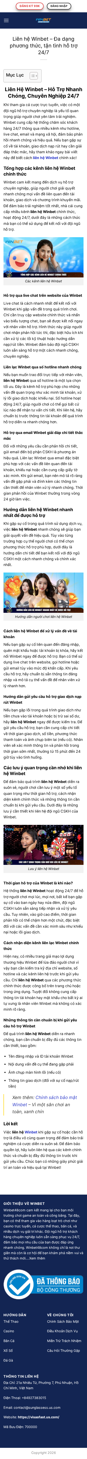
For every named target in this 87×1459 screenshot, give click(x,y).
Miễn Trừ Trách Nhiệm (64, 1341)
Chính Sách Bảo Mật (63, 1321)
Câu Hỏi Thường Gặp (63, 1350)
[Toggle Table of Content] (31, 76)
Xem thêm (37, 1258)
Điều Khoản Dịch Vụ (62, 1331)
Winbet (31, 1132)
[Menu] (6, 20)
